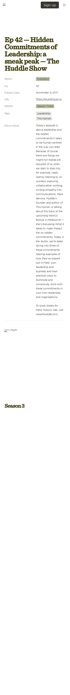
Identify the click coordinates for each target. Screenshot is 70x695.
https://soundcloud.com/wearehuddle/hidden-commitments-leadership (50, 99)
